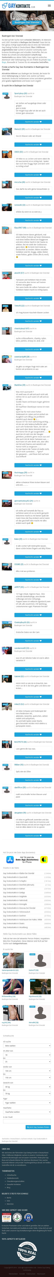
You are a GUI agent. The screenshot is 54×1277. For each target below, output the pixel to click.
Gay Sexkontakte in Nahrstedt (27, 900)
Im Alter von (8, 1051)
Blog (8, 1187)
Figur (5, 1098)
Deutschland (14, 1139)
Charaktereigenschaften (15, 1181)
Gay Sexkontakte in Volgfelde (27, 896)
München (10, 1204)
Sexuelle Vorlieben (14, 1184)
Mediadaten (13, 1274)
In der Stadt (8, 1117)
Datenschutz (30, 1274)
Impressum (41, 1274)
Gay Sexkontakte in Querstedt (27, 877)
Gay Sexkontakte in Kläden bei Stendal (27, 873)
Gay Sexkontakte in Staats (27, 923)
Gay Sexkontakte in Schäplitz (27, 881)
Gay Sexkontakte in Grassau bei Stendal (27, 908)
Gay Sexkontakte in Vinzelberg (27, 927)
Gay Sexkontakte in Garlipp (27, 892)
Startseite (5, 1139)
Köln (8, 1201)
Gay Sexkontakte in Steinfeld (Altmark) (27, 885)
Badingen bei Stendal (23, 96)
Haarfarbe (7, 1108)
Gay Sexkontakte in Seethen (27, 916)
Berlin (9, 1198)
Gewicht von (8, 1082)
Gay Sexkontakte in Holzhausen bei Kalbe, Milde (27, 919)
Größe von (7, 1067)
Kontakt (22, 1274)
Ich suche (7, 1041)
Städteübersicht (12, 1178)
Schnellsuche (11, 1175)
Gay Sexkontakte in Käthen (27, 888)
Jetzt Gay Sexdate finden (39, 1127)
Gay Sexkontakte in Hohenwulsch (27, 912)
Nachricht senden (32, 122)
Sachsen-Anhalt (26, 1139)
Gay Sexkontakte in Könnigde (27, 904)
